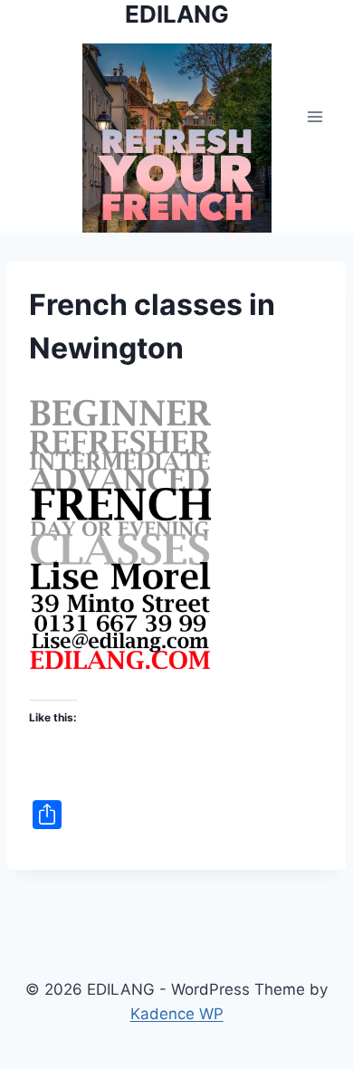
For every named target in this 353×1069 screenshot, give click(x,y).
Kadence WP (177, 1014)
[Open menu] (314, 116)
